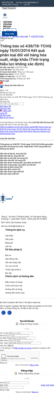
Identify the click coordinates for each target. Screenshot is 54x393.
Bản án (8, 255)
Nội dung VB (5, 106)
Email (2, 335)
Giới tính (3, 345)
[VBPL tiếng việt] (1, 83)
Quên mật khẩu (47, 385)
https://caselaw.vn (36, 306)
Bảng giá (9, 243)
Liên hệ (27, 4)
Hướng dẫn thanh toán (15, 293)
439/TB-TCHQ (37, 36)
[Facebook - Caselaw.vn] (3, 313)
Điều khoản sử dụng (13, 282)
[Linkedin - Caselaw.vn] (9, 313)
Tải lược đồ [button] (4, 101)
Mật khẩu (4, 340)
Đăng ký (35, 392)
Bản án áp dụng (7, 117)
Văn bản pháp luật (20, 36)
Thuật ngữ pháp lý (13, 269)
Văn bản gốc (5, 108)
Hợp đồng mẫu (11, 259)
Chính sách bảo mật (13, 285)
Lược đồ (3, 113)
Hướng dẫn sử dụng (10, 4)
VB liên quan (5, 115)
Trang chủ (4, 36)
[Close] (0, 319)
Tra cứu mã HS (11, 266)
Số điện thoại (5, 338)
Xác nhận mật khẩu (8, 343)
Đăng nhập (34, 365)
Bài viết (6, 28)
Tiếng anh (6, 111)
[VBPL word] (1, 88)
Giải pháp (9, 239)
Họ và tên (4, 333)
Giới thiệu (9, 235)
